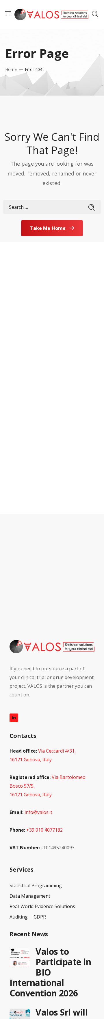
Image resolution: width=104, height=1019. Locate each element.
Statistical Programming (36, 885)
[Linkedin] (14, 718)
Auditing (19, 917)
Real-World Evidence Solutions (42, 906)
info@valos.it (38, 812)
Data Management (30, 896)
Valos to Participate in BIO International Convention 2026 (50, 972)
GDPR (40, 917)
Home (11, 69)
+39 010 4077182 (44, 830)
